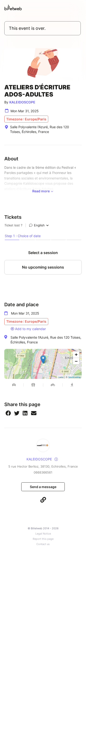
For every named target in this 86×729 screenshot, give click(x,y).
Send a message (43, 487)
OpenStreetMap (74, 377)
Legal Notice (43, 533)
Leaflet (61, 377)
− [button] (76, 361)
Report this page (43, 538)
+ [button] (76, 354)
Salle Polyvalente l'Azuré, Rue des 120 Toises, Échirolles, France (46, 339)
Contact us (43, 544)
